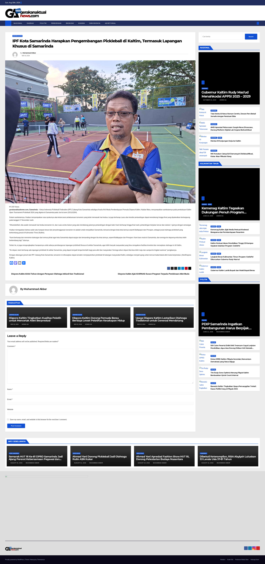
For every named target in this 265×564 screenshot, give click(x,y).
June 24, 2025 (208, 216)
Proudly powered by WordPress (14, 559)
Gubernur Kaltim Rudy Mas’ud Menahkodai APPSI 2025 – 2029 (226, 94)
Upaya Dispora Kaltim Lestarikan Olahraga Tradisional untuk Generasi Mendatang (161, 319)
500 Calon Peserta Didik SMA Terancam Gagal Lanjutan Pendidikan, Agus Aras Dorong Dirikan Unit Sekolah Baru (233, 348)
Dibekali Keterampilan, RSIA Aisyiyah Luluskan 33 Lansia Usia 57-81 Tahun (228, 458)
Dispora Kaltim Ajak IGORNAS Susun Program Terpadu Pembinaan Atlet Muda (154, 274)
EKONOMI (70, 23)
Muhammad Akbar (29, 53)
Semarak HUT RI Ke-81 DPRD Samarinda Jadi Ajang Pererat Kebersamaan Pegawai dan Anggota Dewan (36, 459)
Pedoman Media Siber (242, 559)
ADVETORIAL (110, 23)
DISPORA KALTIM (17, 36)
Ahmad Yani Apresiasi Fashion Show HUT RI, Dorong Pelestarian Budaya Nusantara (162, 458)
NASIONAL (18, 23)
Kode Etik (230, 559)
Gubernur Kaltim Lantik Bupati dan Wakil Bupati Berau (233, 270)
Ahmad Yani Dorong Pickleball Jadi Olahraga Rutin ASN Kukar (99, 458)
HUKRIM (81, 23)
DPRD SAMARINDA (14, 453)
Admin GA (25, 324)
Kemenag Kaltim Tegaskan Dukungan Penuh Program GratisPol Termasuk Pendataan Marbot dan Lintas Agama (226, 214)
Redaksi (222, 559)
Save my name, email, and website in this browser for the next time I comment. (38, 419)
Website (10, 409)
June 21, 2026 (208, 332)
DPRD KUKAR (76, 453)
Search (251, 36)
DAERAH (30, 23)
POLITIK (43, 23)
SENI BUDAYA (94, 23)
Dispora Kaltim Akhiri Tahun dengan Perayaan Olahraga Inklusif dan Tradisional (47, 274)
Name (10, 389)
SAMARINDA (203, 453)
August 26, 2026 (16, 463)
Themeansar (41, 559)
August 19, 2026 (144, 463)
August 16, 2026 (207, 463)
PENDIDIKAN (56, 23)
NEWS (219, 137)
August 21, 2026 (80, 463)
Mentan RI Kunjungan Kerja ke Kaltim (226, 141)
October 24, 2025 (210, 100)
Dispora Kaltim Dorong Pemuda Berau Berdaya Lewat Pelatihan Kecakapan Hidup (98, 319)
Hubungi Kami (255, 559)
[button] (254, 23)
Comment (11, 346)
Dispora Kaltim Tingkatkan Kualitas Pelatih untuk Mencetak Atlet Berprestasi (35, 319)
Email (10, 399)
